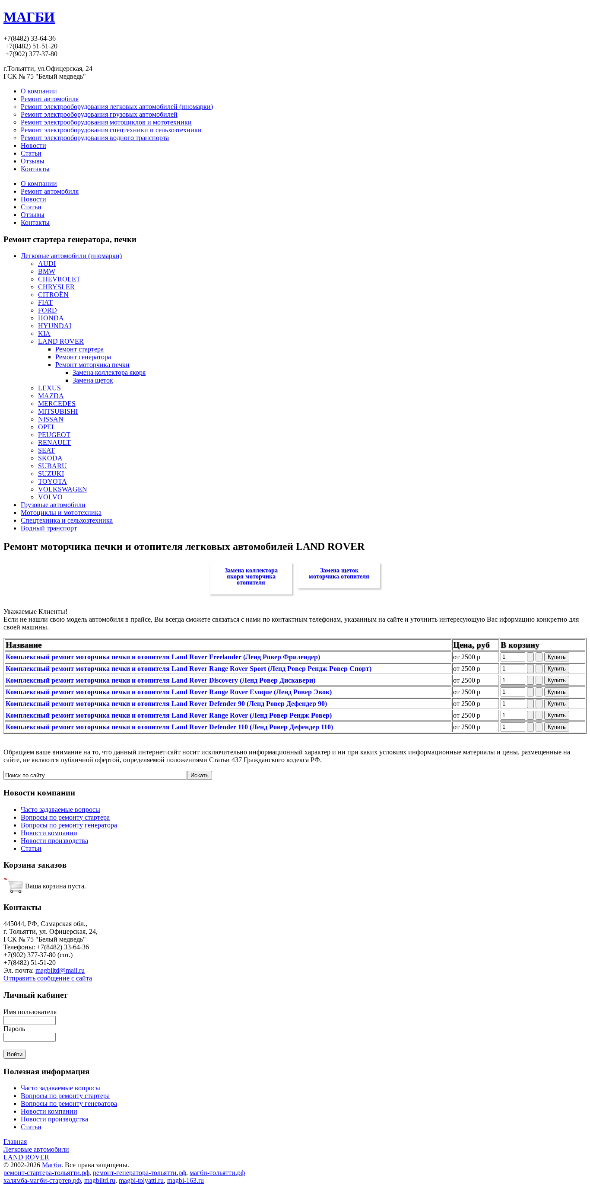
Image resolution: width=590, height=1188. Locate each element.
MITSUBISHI (58, 411)
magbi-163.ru (185, 1180)
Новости (33, 199)
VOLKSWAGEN (62, 489)
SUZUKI (51, 473)
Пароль (14, 1028)
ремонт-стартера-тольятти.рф (46, 1172)
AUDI (47, 263)
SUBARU (52, 465)
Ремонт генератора (83, 357)
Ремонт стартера (79, 349)
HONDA (51, 318)
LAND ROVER (61, 341)
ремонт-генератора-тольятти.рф (139, 1172)
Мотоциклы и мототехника (61, 512)
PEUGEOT (54, 434)
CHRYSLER (56, 287)
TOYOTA (52, 481)
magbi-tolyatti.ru (141, 1180)
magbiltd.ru (99, 1180)
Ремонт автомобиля (50, 191)
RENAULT (54, 442)
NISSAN (50, 419)
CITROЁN (53, 294)
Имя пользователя (30, 1012)
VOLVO (50, 497)
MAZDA (51, 395)
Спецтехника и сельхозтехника (67, 520)
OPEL (47, 427)
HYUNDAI (54, 325)
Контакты (35, 222)
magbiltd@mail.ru (60, 970)
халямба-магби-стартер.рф (42, 1180)
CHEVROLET (59, 279)
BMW (46, 271)
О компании (39, 183)
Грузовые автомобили (53, 504)
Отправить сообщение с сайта (47, 978)
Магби (51, 1165)
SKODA (50, 458)
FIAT (45, 302)
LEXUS (49, 388)
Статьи (31, 207)
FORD (47, 310)
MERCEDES (57, 403)
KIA (44, 333)
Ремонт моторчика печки (92, 364)
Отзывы (32, 214)
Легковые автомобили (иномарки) (71, 255)
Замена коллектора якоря (109, 372)
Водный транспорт (49, 528)
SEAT (46, 450)
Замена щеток (93, 380)
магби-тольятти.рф (217, 1172)
